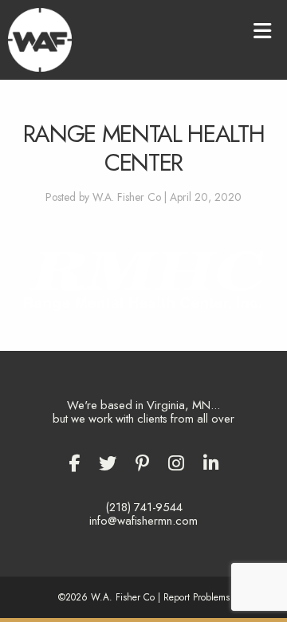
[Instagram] (176, 463)
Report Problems (196, 597)
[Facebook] (74, 463)
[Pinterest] (142, 463)
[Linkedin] (211, 463)
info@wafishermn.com (143, 520)
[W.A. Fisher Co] (40, 38)
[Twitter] (107, 463)
